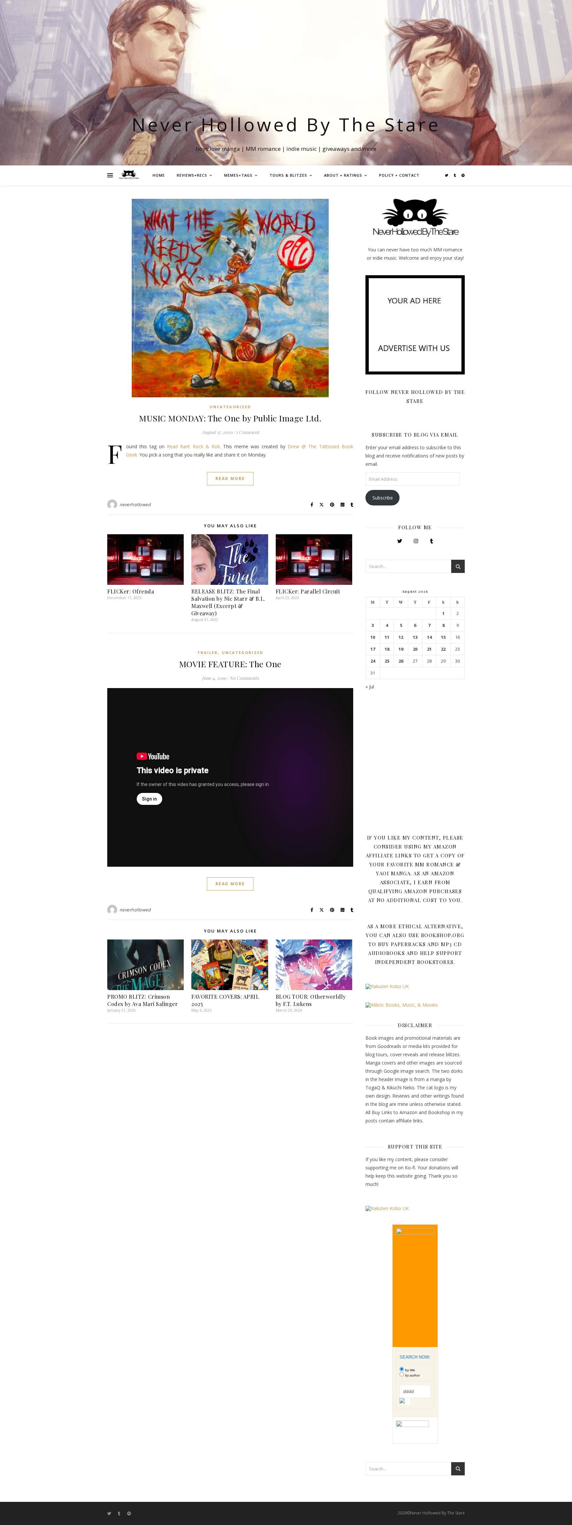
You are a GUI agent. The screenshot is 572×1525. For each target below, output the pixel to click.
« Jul (369, 686)
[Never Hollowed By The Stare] (128, 175)
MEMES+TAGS (238, 175)
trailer (207, 652)
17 (372, 649)
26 (401, 661)
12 (401, 637)
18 (387, 649)
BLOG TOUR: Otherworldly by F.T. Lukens (311, 1000)
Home (159, 175)
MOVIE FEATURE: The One (230, 663)
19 (401, 649)
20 (415, 649)
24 (372, 661)
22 (443, 649)
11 (387, 637)
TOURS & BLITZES (288, 175)
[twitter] (447, 175)
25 (387, 661)
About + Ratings (343, 175)
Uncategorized (230, 406)
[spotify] (463, 175)
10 (372, 637)
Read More (230, 478)
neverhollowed (135, 504)
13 (415, 637)
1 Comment (247, 432)
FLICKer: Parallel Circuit (308, 591)
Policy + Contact (399, 175)
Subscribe (382, 498)
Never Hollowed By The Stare (286, 124)
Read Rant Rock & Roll (193, 446)
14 (429, 637)
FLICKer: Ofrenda (130, 591)
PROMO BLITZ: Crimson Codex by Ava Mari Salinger (142, 1000)
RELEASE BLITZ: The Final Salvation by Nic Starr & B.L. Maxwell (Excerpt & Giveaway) (228, 602)
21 (429, 649)
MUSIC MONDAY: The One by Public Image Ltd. (230, 418)
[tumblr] (455, 175)
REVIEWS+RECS (192, 175)
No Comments (244, 678)
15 (443, 637)
